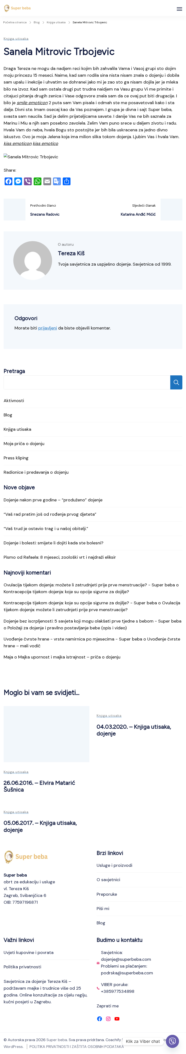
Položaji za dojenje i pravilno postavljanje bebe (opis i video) (67, 628)
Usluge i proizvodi (114, 865)
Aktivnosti (14, 401)
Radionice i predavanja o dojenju (36, 472)
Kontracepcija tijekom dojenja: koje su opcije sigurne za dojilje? (66, 592)
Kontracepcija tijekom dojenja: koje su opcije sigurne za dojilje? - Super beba (80, 603)
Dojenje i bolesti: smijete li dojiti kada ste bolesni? (53, 543)
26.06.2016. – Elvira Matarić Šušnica (39, 786)
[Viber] (172, 1041)
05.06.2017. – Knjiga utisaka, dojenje (40, 826)
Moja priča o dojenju (24, 444)
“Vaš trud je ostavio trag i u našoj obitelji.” (46, 528)
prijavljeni (47, 328)
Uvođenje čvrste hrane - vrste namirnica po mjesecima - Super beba (73, 639)
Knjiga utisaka (16, 38)
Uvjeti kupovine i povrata (29, 952)
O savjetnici (108, 880)
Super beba (56, 1039)
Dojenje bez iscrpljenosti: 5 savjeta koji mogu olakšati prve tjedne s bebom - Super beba (92, 621)
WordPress (13, 1046)
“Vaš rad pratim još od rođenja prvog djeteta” (50, 514)
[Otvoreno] (179, 9)
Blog (8, 415)
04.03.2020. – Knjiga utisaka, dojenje (134, 730)
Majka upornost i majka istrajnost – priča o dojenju (69, 657)
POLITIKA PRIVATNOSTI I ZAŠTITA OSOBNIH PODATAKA (77, 1046)
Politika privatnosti (22, 967)
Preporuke (107, 894)
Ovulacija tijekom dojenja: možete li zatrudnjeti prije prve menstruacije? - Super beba (89, 585)
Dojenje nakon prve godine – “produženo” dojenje (53, 500)
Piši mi (103, 908)
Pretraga (14, 371)
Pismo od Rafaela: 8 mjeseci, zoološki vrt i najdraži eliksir (60, 557)
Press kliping (16, 458)
